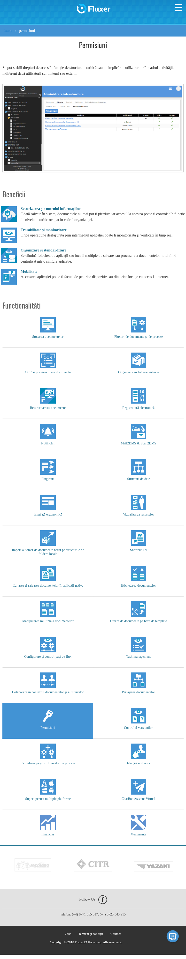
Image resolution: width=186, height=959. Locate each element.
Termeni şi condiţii (90, 934)
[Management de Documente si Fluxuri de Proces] (93, 7)
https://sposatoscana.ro (129, 943)
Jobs (68, 934)
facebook (103, 900)
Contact (115, 934)
